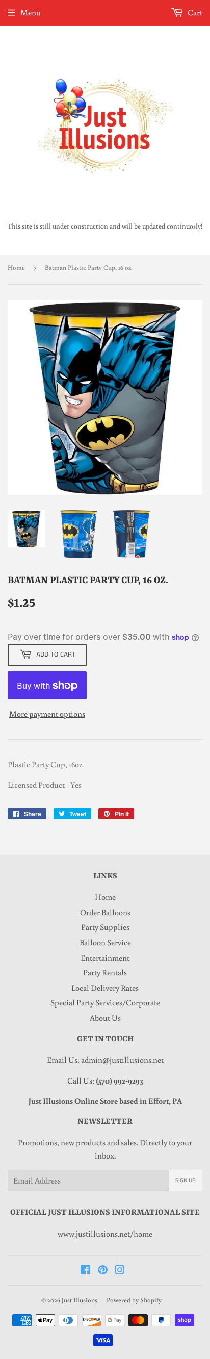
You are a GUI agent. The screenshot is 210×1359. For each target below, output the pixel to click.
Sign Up (185, 1180)
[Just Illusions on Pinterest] (102, 1271)
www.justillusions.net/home (105, 1233)
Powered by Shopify (134, 1300)
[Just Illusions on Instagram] (120, 1271)
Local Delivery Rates (105, 988)
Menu (30, 12)
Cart (194, 12)
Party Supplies (105, 927)
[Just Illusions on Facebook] (85, 1271)
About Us (105, 1018)
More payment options (47, 714)
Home (16, 267)
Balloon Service (105, 942)
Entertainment (105, 957)
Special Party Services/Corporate (105, 1002)
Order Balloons (105, 912)
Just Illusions (79, 1300)
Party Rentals (105, 972)
